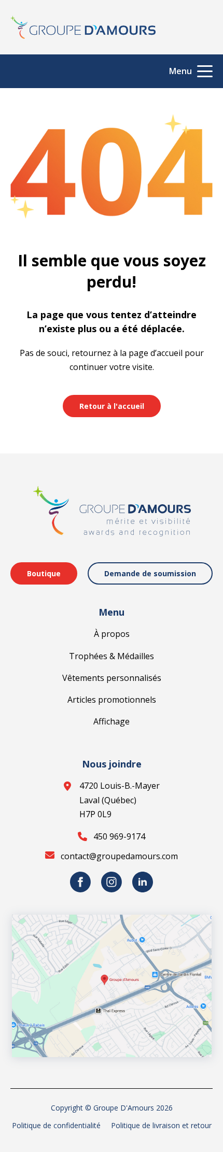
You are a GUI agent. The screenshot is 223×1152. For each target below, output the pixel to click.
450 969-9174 (119, 836)
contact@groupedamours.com (119, 856)
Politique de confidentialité (56, 1125)
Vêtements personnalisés (111, 678)
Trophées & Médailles (111, 656)
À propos (112, 633)
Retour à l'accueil (111, 406)
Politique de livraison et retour (161, 1125)
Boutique (44, 573)
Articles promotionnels (111, 699)
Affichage (111, 721)
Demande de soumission (150, 573)
